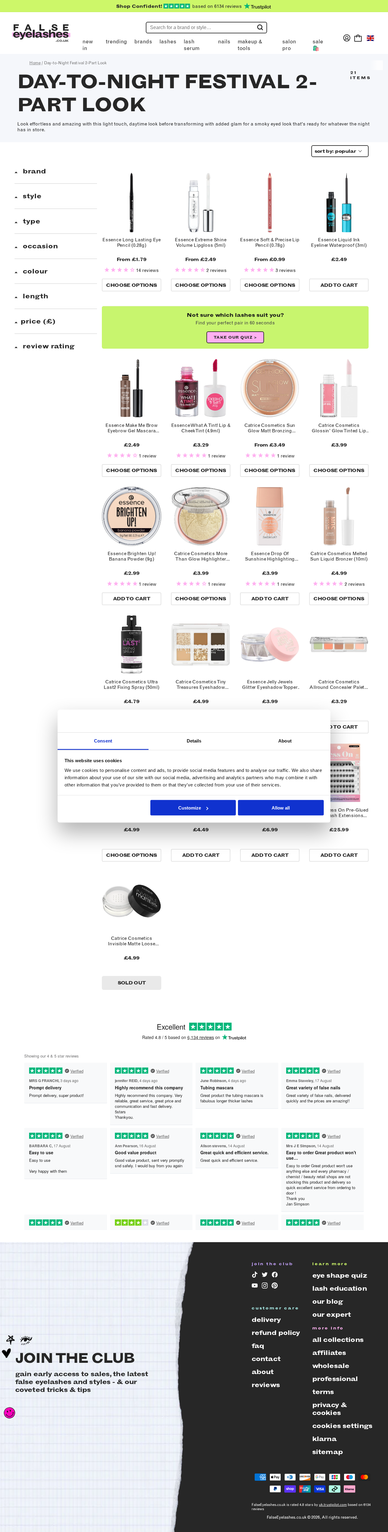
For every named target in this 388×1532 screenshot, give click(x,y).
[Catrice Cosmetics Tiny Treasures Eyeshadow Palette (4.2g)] (200, 644)
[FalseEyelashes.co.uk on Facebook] (275, 1276)
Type (30, 221)
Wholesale (330, 1366)
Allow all (281, 807)
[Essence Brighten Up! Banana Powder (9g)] (131, 516)
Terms (323, 1392)
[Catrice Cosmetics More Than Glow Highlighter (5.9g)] (200, 516)
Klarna (324, 1439)
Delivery (266, 1320)
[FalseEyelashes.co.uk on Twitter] (265, 1276)
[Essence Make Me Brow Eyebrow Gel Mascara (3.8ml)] (131, 388)
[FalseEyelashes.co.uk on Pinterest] (275, 1286)
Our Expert (331, 1314)
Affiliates (329, 1353)
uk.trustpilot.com (333, 1505)
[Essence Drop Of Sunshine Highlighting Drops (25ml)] (269, 516)
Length (34, 296)
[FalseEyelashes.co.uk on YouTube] (255, 1286)
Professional (335, 1379)
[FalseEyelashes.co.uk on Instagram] (265, 1286)
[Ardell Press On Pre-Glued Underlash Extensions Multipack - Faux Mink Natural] (339, 773)
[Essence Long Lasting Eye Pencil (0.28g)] (131, 202)
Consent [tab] (103, 740)
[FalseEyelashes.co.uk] (41, 38)
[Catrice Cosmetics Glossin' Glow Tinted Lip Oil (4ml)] (339, 388)
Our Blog (327, 1301)
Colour (34, 271)
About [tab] (285, 740)
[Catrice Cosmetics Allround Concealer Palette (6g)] (339, 644)
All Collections (337, 1340)
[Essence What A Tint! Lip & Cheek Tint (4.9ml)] (200, 388)
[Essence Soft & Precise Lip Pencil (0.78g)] (269, 202)
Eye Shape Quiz (339, 1275)
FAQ (258, 1346)
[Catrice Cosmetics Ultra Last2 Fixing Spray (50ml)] (131, 644)
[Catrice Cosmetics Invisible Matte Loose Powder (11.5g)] (131, 901)
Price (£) (38, 321)
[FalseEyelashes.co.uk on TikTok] (255, 1276)
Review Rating (48, 346)
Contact (266, 1359)
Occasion (39, 246)
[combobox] (338, 151)
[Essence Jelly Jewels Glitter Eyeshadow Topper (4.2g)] (269, 644)
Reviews (266, 1385)
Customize (189, 807)
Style (31, 196)
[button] (120, 270)
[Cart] (358, 38)
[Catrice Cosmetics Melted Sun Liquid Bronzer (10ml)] (339, 516)
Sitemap (327, 1452)
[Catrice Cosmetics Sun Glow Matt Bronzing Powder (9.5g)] (269, 388)
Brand (33, 171)
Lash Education (339, 1288)
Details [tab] (194, 740)
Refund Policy (276, 1333)
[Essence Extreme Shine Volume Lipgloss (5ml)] (200, 202)
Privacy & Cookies (329, 1409)
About (263, 1372)
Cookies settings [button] (342, 1426)
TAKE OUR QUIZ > (235, 337)
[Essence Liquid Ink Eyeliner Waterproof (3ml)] (339, 202)
